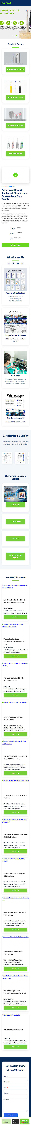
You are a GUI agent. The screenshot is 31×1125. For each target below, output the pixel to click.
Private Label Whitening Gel (13, 1030)
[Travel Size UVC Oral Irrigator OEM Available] (15, 864)
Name (5, 1076)
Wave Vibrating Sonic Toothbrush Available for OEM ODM (14, 641)
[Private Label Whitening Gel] (15, 1020)
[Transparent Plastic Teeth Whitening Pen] (15, 942)
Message (7, 1099)
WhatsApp (6, 1122)
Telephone (7, 1082)
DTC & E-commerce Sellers (15, 556)
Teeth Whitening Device (15, 125)
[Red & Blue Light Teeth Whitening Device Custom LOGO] (15, 981)
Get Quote (24, 1120)
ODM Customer (16, 522)
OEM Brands (15, 505)
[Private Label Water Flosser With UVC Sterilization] (15, 825)
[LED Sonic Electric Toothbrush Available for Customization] (15, 590)
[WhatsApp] (22, 263)
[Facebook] (13, 263)
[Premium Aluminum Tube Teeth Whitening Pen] (15, 903)
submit (11, 1115)
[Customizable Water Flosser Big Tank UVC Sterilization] (15, 746)
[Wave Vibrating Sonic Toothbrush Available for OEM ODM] (15, 629)
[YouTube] (17, 263)
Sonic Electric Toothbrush (15, 69)
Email (6, 1087)
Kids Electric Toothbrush (15, 97)
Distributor (15, 538)
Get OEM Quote (15, 245)
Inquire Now (15, 617)
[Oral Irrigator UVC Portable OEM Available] (15, 786)
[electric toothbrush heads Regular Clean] (15, 707)
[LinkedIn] (8, 263)
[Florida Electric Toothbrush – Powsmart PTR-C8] (15, 668)
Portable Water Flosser (15, 153)
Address (6, 1093)
